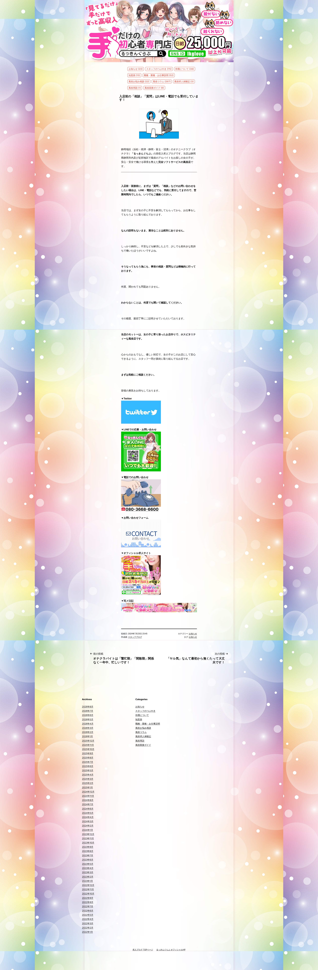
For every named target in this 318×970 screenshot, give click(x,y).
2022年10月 (88, 893)
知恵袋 (138, 719)
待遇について (142, 715)
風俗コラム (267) (162, 81)
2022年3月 (87, 923)
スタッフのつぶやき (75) (159, 69)
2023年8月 (87, 851)
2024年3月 (87, 821)
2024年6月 (87, 808)
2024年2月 (87, 825)
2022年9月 (87, 898)
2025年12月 (88, 740)
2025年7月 (87, 762)
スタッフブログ (135, 637)
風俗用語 (139, 740)
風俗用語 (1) (135, 88)
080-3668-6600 (142, 509)
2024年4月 (88, 817)
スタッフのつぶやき (145, 711)
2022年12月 (88, 885)
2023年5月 (87, 864)
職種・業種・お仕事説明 (147, 723)
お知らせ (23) (136, 69)
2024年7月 (87, 804)
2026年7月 (87, 711)
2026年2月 (87, 732)
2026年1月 (87, 736)
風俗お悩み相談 (143, 728)
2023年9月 (87, 847)
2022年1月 (87, 932)
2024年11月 (88, 796)
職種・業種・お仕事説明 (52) (159, 75)
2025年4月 (87, 774)
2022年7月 (87, 906)
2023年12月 (88, 834)
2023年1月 (87, 881)
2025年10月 (88, 749)
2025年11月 (88, 745)
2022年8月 (87, 902)
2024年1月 (87, 830)
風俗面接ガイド (143, 745)
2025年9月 (87, 753)
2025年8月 (87, 757)
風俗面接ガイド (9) (154, 88)
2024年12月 (88, 791)
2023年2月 (87, 876)
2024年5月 (87, 813)
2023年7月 (87, 855)
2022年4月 (87, 919)
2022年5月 (87, 915)
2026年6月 (87, 715)
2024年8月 (87, 800)
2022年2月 (87, 927)
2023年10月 (88, 842)
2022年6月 (87, 910)
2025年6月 (87, 766)
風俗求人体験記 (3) (184, 81)
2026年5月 (87, 719)
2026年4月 (87, 723)
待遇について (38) (184, 69)
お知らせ (193, 634)
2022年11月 (88, 889)
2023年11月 (88, 838)
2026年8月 (87, 706)
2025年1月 (87, 787)
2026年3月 (87, 728)
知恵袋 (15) (134, 75)
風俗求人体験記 (143, 736)
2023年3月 (87, 872)
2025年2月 (87, 783)
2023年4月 (87, 868)
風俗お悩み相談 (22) (139, 81)
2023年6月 (87, 859)
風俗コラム (141, 732)
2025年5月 (87, 770)
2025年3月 (87, 779)
